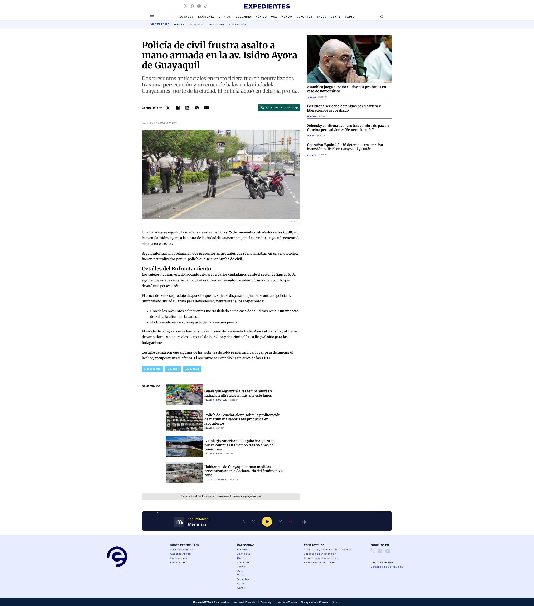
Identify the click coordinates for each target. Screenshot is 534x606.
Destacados (152, 368)
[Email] (206, 108)
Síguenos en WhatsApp (282, 107)
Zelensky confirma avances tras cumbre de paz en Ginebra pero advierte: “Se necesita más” (348, 127)
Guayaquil (192, 368)
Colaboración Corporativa (321, 557)
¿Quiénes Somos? (181, 549)
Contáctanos (178, 557)
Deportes (304, 16)
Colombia (243, 16)
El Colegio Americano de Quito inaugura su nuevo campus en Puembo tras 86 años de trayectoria (239, 445)
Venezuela (196, 24)
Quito (219, 454)
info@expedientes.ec (251, 496)
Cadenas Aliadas (181, 553)
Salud (322, 16)
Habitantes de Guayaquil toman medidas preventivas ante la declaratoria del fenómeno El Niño (244, 471)
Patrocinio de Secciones (319, 562)
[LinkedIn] (187, 108)
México (261, 16)
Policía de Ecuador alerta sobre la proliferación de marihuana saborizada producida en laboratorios (242, 419)
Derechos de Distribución (320, 553)
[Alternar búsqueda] (382, 16)
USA (274, 16)
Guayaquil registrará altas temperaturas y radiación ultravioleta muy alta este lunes (238, 393)
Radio (350, 16)
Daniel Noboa (216, 24)
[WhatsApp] (197, 108)
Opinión (224, 16)
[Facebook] (178, 108)
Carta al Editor (179, 562)
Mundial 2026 (237, 24)
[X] (168, 108)
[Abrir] (152, 16)
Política (179, 24)
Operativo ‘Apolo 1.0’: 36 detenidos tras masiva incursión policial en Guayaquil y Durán (345, 147)
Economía (206, 16)
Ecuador (186, 16)
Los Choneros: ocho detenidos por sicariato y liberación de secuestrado (344, 108)
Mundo (286, 16)
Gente (336, 16)
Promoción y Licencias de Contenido (327, 549)
